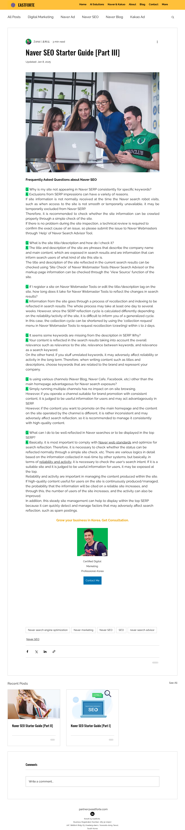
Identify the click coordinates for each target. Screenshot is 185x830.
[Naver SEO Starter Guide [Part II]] (34, 704)
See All (173, 682)
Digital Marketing (40, 17)
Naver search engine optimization (48, 630)
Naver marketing (83, 630)
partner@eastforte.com (93, 809)
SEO (121, 630)
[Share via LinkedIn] (45, 651)
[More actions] (157, 41)
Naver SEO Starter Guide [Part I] (91, 725)
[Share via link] (54, 651)
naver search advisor (142, 630)
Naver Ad (68, 17)
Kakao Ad (137, 17)
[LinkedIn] (92, 814)
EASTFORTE (26, 5)
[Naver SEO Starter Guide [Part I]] (92, 704)
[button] (116, 5)
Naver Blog (114, 17)
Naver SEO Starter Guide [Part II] (32, 725)
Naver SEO (90, 17)
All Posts (14, 17)
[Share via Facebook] (27, 651)
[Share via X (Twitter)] (36, 651)
